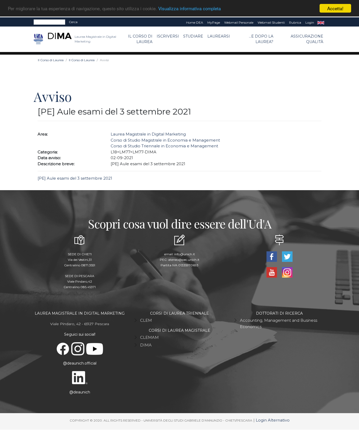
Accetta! (335, 8)
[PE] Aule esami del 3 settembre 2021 (75, 178)
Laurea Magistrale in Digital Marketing (148, 134)
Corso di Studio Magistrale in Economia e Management (165, 140)
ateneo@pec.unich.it (183, 260)
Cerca (73, 22)
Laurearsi (218, 36)
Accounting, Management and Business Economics (278, 323)
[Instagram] (287, 271)
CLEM (146, 320)
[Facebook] (272, 256)
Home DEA (194, 22)
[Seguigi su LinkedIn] (79, 377)
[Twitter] (287, 256)
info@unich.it (184, 254)
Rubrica (295, 22)
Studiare (193, 36)
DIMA (146, 344)
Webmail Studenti (271, 22)
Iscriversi (168, 36)
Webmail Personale (238, 22)
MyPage (213, 22)
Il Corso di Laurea (140, 39)
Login (309, 22)
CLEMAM (149, 337)
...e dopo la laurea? (261, 39)
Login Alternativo (273, 420)
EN (320, 22)
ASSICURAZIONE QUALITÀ (307, 39)
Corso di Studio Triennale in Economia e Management (164, 145)
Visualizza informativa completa (189, 8)
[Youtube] (272, 271)
